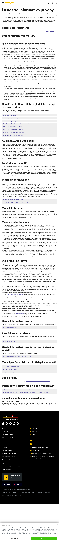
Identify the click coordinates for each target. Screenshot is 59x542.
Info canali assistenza (7, 469)
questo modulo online (46, 404)
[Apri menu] (3, 3)
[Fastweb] (10, 3)
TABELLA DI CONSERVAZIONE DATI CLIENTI (13, 199)
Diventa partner (5, 440)
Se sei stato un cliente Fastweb (10, 369)
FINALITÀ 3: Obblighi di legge (9, 121)
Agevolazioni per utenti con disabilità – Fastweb (42, 453)
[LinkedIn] (10, 423)
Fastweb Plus (5, 431)
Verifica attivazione (36, 437)
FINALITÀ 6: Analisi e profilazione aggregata (13, 129)
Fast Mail (34, 440)
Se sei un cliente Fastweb (8, 372)
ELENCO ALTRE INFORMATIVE (10, 341)
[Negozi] (48, 3)
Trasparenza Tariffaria (7, 459)
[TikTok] (18, 423)
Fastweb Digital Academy (7, 434)
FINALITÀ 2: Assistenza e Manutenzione (12, 118)
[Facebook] (3, 423)
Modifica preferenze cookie (28, 492)
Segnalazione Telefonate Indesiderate (40, 447)
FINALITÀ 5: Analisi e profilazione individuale (13, 126)
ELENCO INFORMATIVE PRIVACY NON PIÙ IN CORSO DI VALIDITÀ (17, 356)
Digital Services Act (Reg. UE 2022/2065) (11, 466)
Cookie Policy (16, 492)
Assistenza (34, 431)
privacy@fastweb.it (50, 31)
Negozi (33, 434)
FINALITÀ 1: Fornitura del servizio (10, 115)
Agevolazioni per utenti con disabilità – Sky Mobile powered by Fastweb (43, 457)
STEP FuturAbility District (7, 437)
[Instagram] (7, 423)
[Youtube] (14, 423)
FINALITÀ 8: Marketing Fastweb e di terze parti (13, 135)
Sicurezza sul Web (6, 444)
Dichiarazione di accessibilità (43, 492)
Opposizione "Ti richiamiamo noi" (9, 453)
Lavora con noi (35, 450)
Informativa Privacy (6, 492)
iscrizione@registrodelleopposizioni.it (16, 294)
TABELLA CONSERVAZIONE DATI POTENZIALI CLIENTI (15, 202)
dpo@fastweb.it (49, 39)
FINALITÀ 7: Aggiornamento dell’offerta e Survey (13, 132)
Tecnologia (4, 447)
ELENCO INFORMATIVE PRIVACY (10, 327)
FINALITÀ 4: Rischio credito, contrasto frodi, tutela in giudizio (16, 123)
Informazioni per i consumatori (8, 456)
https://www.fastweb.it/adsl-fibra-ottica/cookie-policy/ (38, 381)
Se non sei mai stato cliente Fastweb (11, 366)
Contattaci (34, 428)
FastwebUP (34, 444)
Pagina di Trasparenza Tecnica (8, 463)
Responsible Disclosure (7, 450)
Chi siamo (4, 428)
